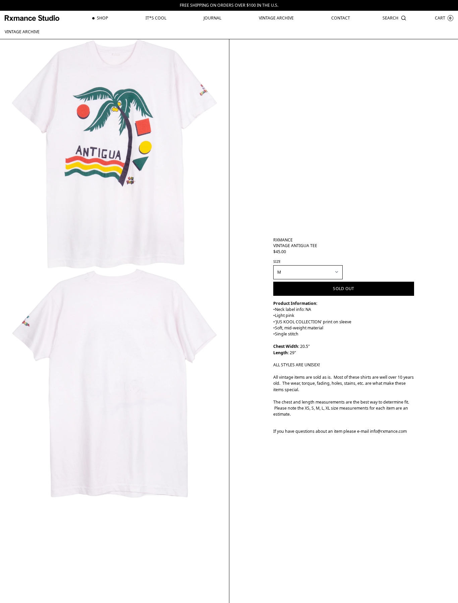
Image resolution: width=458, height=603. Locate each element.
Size (277, 261)
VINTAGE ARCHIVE (22, 32)
